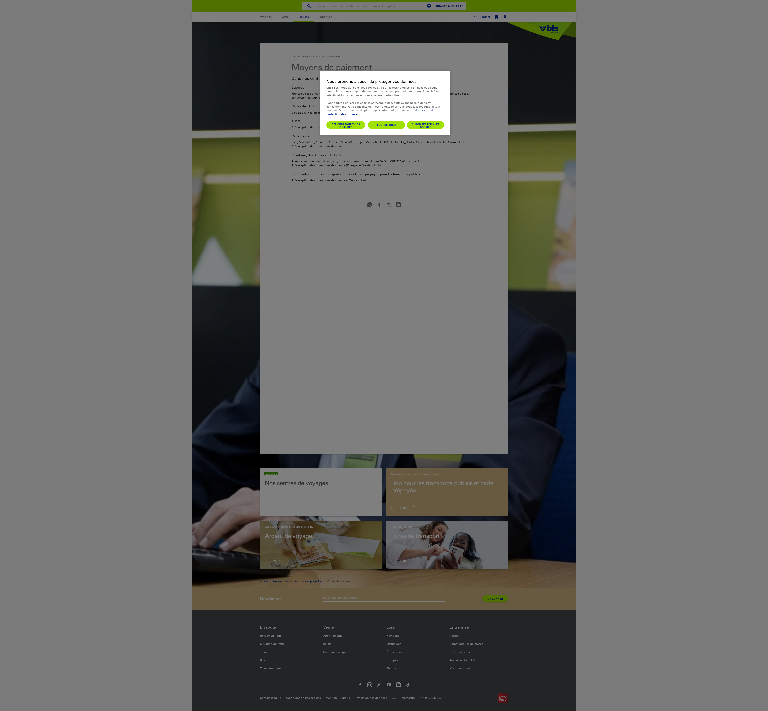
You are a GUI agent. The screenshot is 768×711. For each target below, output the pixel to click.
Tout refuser (386, 124)
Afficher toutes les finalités (346, 126)
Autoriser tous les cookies (425, 126)
